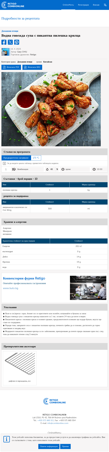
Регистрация (83, 5)
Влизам (96, 5)
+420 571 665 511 (45, 420)
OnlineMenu (68, 5)
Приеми (65, 446)
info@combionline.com (57, 423)
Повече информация (49, 446)
